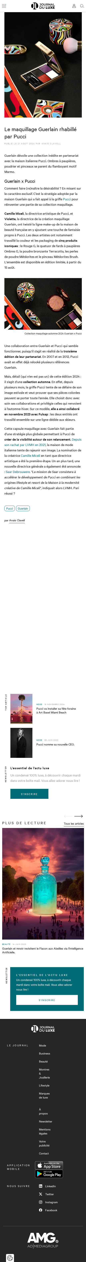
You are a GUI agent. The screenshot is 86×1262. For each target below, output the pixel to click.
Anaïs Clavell (51, 143)
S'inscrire (29, 794)
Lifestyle (44, 1085)
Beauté (43, 1061)
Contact (44, 1153)
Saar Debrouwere (18, 471)
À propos (43, 1111)
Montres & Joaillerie (44, 1073)
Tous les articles (74, 823)
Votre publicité (44, 1143)
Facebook (51, 1210)
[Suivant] (78, 816)
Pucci (67, 199)
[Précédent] (68, 816)
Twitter (49, 1194)
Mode (42, 1045)
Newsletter (45, 1121)
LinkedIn (50, 1186)
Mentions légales (45, 1131)
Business (44, 1053)
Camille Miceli (30, 455)
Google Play (49, 1174)
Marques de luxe (44, 1095)
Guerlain (23, 508)
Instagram (51, 1202)
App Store (49, 1165)
